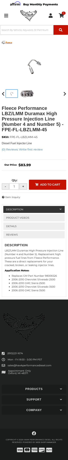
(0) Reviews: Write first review (22, 149)
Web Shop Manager (46, 442)
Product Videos (17, 217)
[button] (34, 30)
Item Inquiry (12, 197)
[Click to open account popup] (50, 15)
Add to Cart (50, 184)
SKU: (5, 137)
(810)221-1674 (15, 353)
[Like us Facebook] (34, 433)
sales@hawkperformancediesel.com (29, 365)
